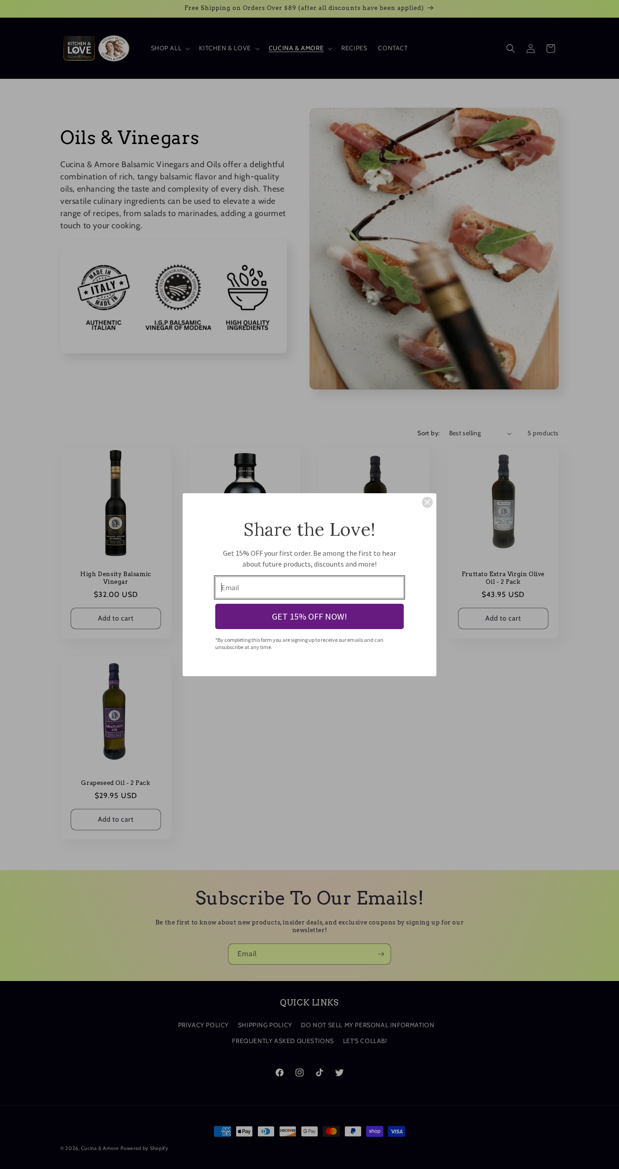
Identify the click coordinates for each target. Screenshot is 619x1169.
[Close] (427, 502)
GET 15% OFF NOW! (309, 616)
